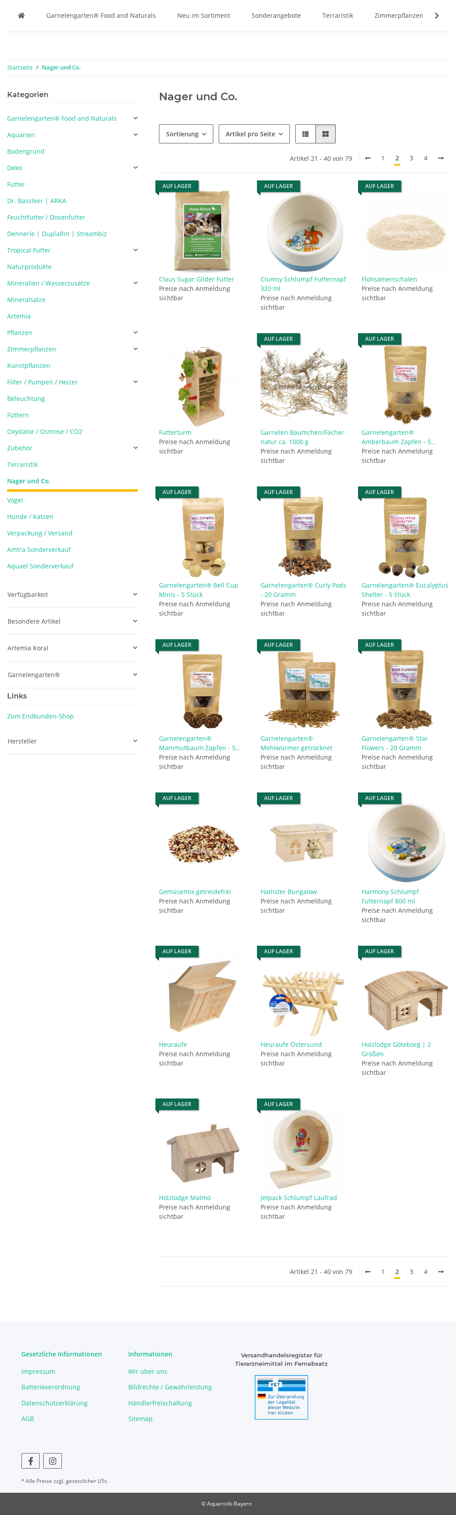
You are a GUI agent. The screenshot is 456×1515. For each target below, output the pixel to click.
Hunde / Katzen (30, 516)
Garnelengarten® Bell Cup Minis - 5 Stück (198, 590)
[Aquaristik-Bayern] (21, 15)
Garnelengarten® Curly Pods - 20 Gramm (303, 590)
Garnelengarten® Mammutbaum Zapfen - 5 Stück (197, 743)
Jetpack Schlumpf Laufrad (299, 1197)
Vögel (15, 500)
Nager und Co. (29, 481)
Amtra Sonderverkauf (39, 549)
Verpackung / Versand (40, 533)
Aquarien (21, 135)
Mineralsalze (26, 299)
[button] (431, 15)
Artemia (19, 316)
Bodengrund (26, 151)
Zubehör (20, 448)
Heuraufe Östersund (291, 1044)
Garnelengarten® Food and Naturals (101, 15)
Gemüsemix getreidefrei (195, 891)
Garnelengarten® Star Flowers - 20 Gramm (395, 743)
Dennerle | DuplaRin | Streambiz (57, 233)
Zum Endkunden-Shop (40, 716)
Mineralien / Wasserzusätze (48, 283)
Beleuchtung (26, 398)
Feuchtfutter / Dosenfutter (46, 217)
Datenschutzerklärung (54, 1403)
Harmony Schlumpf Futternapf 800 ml (390, 896)
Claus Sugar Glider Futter (196, 279)
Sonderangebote (276, 15)
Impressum (38, 1371)
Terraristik (337, 15)
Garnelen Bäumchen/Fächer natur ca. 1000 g (302, 437)
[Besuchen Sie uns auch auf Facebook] (30, 1461)
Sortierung (182, 134)
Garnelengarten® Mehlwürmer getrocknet (297, 743)
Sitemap (140, 1418)
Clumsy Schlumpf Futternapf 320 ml (303, 284)
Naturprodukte (29, 266)
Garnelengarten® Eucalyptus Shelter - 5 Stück (405, 590)
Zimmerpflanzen (399, 15)
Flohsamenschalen (389, 279)
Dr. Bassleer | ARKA (36, 200)
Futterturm (175, 432)
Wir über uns (147, 1371)
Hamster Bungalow (289, 891)
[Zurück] (368, 158)
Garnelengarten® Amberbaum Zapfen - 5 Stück (396, 437)
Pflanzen (20, 332)
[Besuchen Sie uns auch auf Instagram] (52, 1461)
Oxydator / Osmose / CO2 (44, 431)
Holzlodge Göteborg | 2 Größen (396, 1049)
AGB (27, 1418)
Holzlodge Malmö (185, 1197)
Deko (14, 167)
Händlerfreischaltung (160, 1403)
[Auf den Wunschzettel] (231, 202)
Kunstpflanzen (28, 365)
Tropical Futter (29, 250)
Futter (16, 184)
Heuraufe (173, 1044)
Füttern (18, 415)
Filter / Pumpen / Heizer (42, 382)
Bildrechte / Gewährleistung (170, 1387)
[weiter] (441, 158)
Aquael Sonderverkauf (40, 566)
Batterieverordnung (50, 1387)
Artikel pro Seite (250, 134)
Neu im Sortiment (203, 15)
